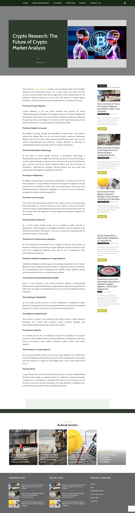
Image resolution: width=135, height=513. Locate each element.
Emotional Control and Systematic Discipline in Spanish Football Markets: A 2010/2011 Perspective (108, 284)
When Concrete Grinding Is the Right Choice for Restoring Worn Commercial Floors (108, 151)
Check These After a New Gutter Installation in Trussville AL (108, 238)
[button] (124, 3)
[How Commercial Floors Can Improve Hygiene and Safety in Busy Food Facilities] (108, 95)
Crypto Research (40, 89)
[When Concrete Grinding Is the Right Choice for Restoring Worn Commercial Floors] (108, 139)
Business (39, 58)
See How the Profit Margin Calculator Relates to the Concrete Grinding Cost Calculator (108, 195)
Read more (102, 129)
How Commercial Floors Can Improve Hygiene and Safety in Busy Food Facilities (108, 108)
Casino (99, 291)
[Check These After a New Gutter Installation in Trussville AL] (108, 227)
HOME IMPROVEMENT (103, 114)
